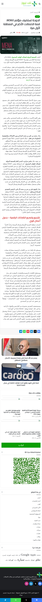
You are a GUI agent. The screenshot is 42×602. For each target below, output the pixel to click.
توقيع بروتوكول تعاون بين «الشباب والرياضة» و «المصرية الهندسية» (12, 412)
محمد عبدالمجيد (34, 32)
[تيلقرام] (20, 331)
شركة (15, 560)
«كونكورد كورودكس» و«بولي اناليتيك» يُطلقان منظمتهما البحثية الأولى (31, 434)
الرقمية (13, 555)
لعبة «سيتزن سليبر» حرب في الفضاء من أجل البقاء (12, 433)
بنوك (39, 517)
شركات (38, 530)
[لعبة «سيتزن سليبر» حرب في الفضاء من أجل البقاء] (11, 424)
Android (38, 555)
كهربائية (10, 560)
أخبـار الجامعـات (36, 501)
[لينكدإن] (31, 331)
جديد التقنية (37, 520)
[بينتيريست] (27, 331)
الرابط (28, 80)
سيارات (38, 527)
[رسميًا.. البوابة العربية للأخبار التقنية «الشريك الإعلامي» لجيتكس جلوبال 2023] (31, 403)
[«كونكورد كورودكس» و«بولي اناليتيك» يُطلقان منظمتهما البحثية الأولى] (31, 424)
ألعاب (39, 504)
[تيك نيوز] (29, 3)
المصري (4, 555)
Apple (33, 555)
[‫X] (35, 331)
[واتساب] (24, 331)
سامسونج (27, 560)
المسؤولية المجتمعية (34, 514)
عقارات (38, 533)
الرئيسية (36, 12)
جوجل (33, 560)
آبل (19, 555)
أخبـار (31, 12)
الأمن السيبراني (36, 507)
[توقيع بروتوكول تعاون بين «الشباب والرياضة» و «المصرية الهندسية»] (11, 403)
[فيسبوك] (38, 331)
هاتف (6, 560)
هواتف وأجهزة (36, 540)
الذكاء (17, 555)
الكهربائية (9, 555)
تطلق (37, 560)
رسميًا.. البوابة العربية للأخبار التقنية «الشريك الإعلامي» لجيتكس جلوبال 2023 (31, 412)
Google (25, 554)
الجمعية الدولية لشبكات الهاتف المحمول (24, 57)
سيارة (20, 559)
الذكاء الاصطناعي (35, 511)
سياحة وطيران (36, 523)
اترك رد (21, 445)
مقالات (38, 536)
